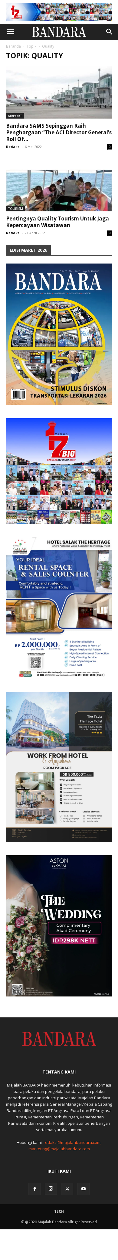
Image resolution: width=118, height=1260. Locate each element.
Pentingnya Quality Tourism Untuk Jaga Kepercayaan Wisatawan (57, 222)
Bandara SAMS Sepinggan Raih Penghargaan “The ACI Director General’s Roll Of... (59, 132)
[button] (10, 32)
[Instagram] (51, 1189)
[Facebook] (34, 1189)
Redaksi (13, 146)
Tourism (15, 208)
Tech (59, 1211)
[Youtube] (83, 1189)
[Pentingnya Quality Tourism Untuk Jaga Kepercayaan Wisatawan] (59, 185)
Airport (15, 115)
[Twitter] (67, 1189)
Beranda (13, 46)
